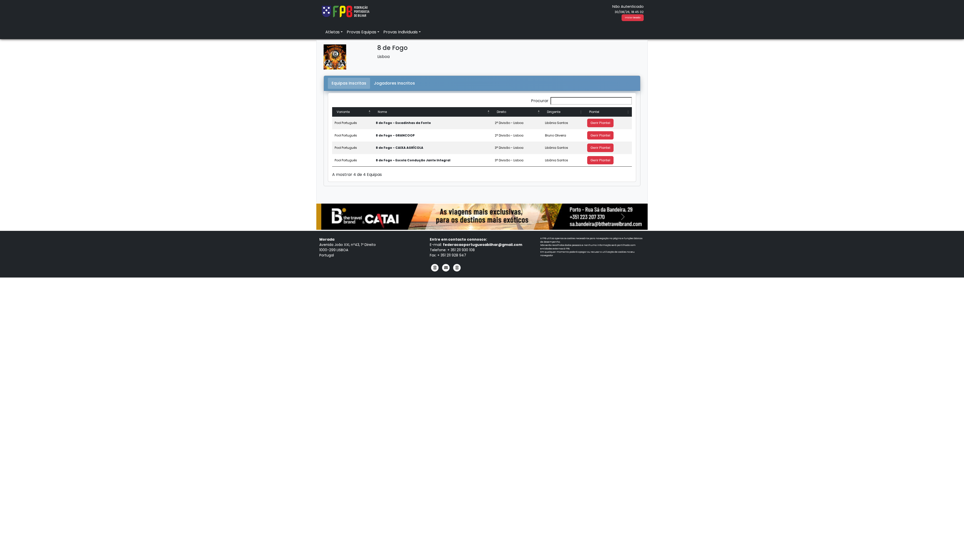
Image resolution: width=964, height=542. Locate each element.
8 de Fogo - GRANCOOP (395, 135)
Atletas (332, 32)
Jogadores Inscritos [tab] (394, 83)
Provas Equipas (361, 32)
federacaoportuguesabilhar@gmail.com (482, 244)
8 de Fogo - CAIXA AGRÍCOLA (399, 148)
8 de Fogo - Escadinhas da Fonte (403, 123)
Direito (501, 112)
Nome (382, 112)
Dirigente (553, 112)
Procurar (540, 101)
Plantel (594, 112)
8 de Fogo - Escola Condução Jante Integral (413, 160)
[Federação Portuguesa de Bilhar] (345, 11)
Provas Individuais (400, 32)
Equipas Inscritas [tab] (349, 83)
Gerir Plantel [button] (600, 122)
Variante (343, 112)
